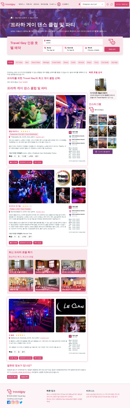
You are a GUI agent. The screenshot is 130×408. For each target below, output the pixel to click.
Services (81, 62)
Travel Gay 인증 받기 (110, 397)
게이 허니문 (51, 397)
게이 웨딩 (77, 394)
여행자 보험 (77, 399)
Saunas (66, 62)
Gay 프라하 (34, 18)
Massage (46, 62)
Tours (96, 62)
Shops (89, 62)
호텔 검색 (112, 49)
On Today (19, 62)
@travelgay (99, 110)
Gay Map (114, 62)
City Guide (104, 62)
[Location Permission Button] (79, 4)
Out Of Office (67, 394)
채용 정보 (97, 397)
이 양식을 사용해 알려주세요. (20, 372)
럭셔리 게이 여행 (53, 399)
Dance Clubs (36, 62)
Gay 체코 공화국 (21, 18)
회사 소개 (50, 394)
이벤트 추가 (114, 394)
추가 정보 (37, 162)
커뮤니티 (29, 4)
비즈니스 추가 (103, 394)
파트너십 (89, 394)
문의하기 (23, 162)
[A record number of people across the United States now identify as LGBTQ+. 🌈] (112, 119)
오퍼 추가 (89, 397)
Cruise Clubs (56, 62)
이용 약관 (59, 397)
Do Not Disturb (65, 399)
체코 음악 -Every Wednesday (23, 134)
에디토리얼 (44, 4)
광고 (95, 394)
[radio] (22, 131)
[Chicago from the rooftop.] (93, 143)
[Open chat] (111, 4)
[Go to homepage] (8, 4)
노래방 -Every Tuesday (20, 209)
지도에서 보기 (39, 137)
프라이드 (36, 4)
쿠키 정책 (67, 397)
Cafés (73, 62)
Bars (27, 62)
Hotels (10, 62)
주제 (48, 401)
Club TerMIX (23, 82)
